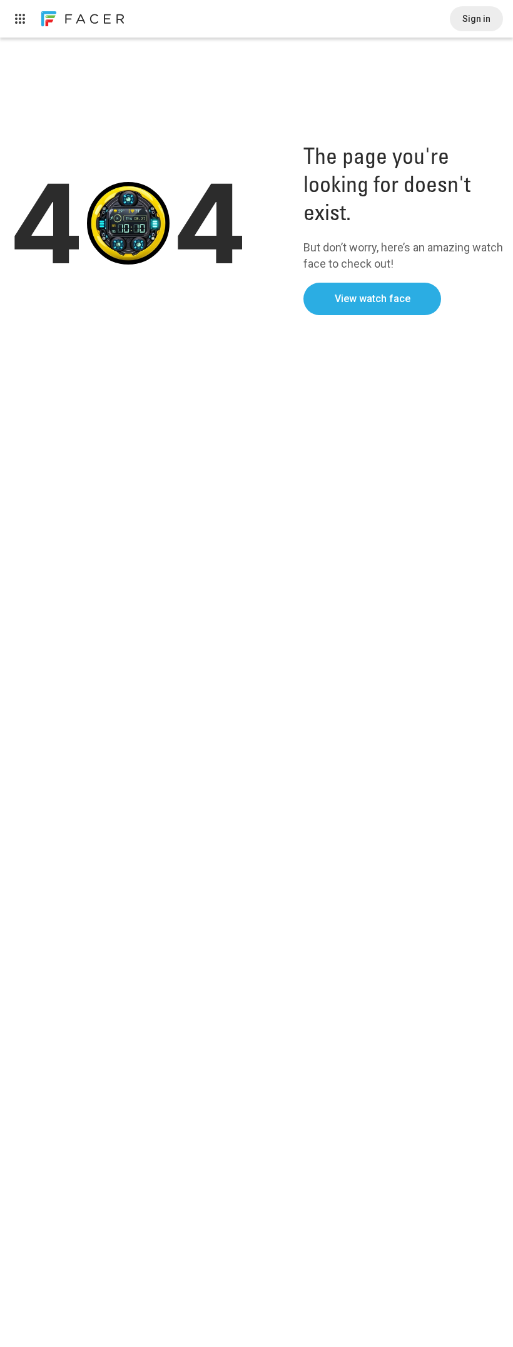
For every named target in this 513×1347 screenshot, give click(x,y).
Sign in (476, 19)
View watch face (372, 299)
